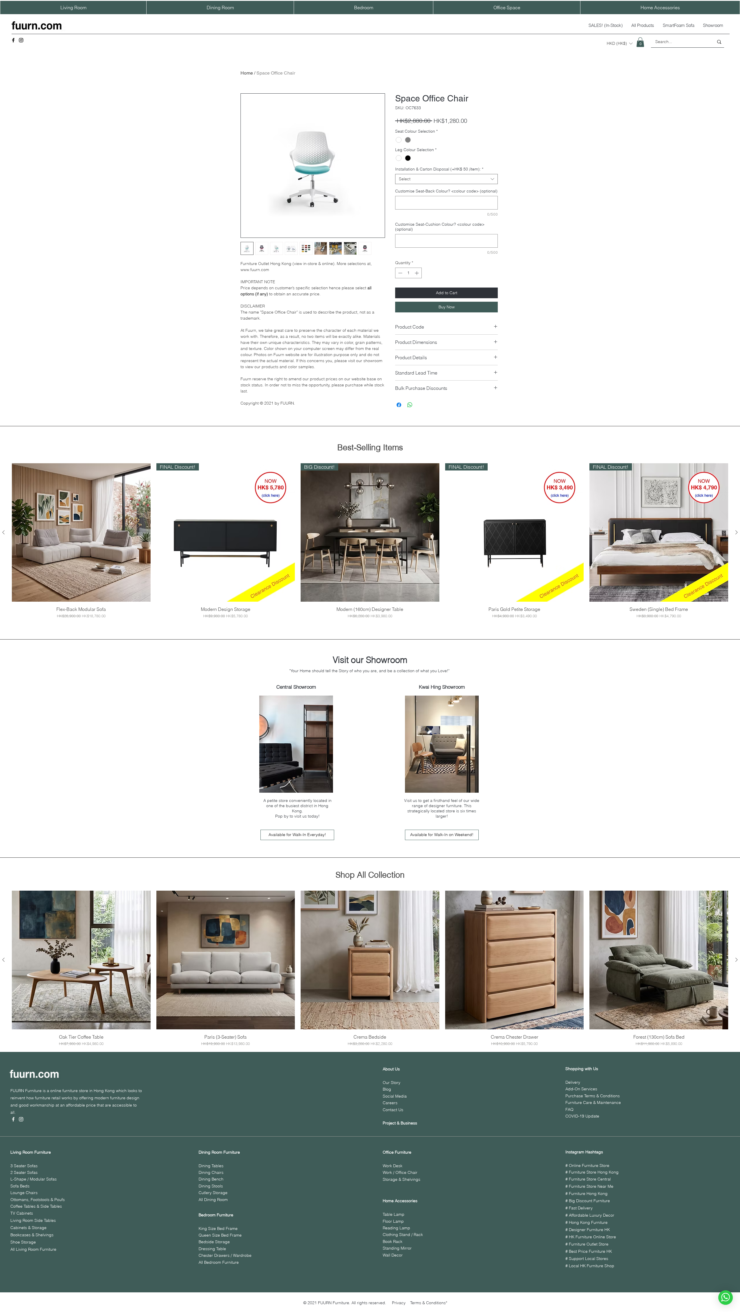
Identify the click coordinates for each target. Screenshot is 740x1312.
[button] (619, 43)
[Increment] (417, 273)
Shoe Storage (23, 1242)
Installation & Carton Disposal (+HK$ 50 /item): (439, 169)
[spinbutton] (408, 273)
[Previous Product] (3, 532)
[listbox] (619, 43)
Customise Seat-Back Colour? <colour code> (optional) (446, 191)
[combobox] (446, 179)
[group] (370, 541)
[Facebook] (13, 40)
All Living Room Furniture (33, 1249)
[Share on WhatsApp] (409, 404)
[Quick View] (81, 532)
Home (246, 73)
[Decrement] (399, 273)
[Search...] (719, 41)
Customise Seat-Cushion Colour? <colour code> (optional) (439, 227)
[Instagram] (21, 40)
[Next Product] (736, 532)
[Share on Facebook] (398, 404)
